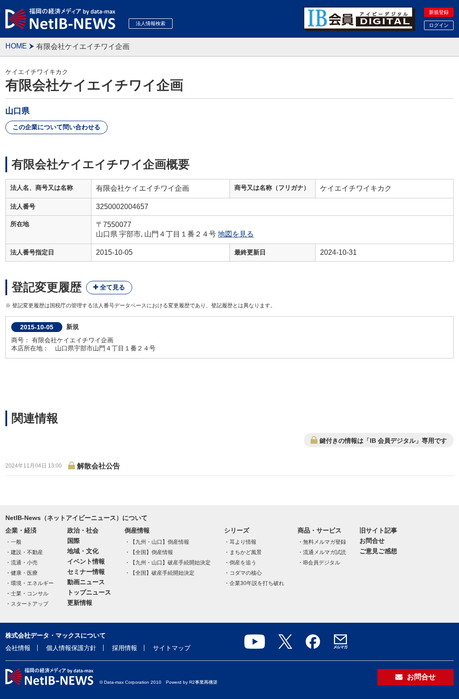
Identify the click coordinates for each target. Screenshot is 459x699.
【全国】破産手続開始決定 (162, 573)
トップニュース (89, 592)
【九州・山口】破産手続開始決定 (170, 562)
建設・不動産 (27, 552)
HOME (16, 46)
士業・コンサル (29, 593)
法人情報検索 (150, 23)
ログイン (439, 25)
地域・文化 (83, 551)
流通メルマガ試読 (324, 552)
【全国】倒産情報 (151, 552)
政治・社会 (83, 530)
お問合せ (372, 540)
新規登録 (439, 12)
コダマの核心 (246, 573)
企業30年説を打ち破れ (257, 583)
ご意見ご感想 (378, 551)
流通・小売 (24, 562)
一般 (16, 542)
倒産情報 (137, 530)
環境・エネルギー (32, 583)
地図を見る (236, 234)
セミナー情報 (86, 571)
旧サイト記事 (378, 530)
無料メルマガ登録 (324, 542)
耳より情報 (243, 542)
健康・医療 (24, 573)
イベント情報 (86, 561)
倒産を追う (243, 562)
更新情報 (79, 602)
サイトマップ (172, 647)
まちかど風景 (246, 552)
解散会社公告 (98, 466)
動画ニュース (86, 581)
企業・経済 (21, 530)
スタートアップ (29, 604)
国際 (73, 540)
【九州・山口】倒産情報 (159, 542)
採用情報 (124, 647)
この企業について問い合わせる (56, 127)
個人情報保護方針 (71, 647)
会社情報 (17, 647)
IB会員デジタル (321, 562)
